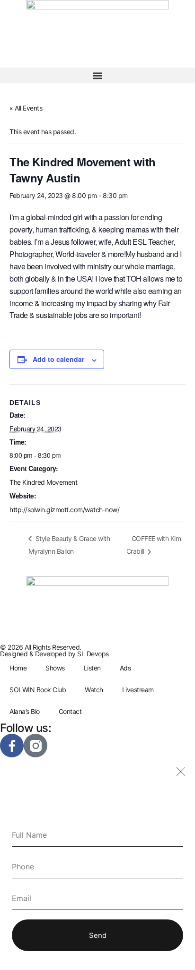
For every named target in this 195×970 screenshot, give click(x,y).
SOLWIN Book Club (37, 690)
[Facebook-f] (12, 745)
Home (18, 668)
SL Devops (93, 654)
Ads (125, 668)
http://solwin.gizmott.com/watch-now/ (64, 510)
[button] (97, 75)
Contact (70, 711)
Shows (55, 668)
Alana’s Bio (24, 711)
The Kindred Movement (43, 482)
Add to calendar (58, 359)
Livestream (138, 690)
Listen (92, 668)
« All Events (25, 108)
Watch (94, 690)
